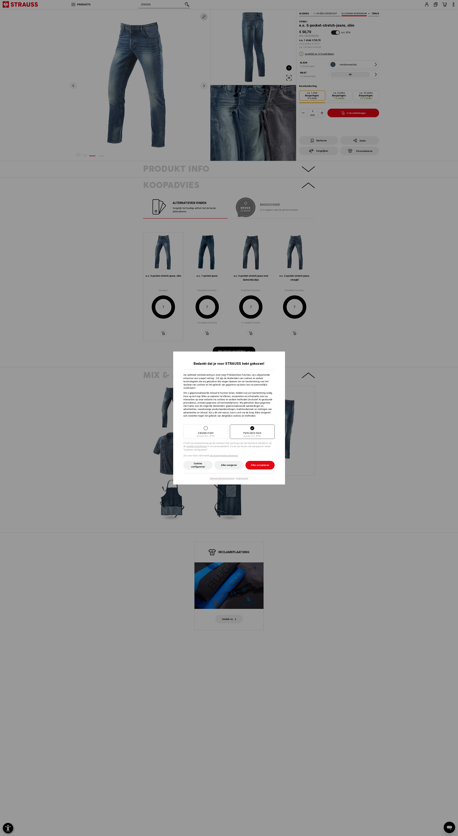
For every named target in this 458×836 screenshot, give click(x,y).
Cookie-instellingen (197, 446)
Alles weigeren (229, 465)
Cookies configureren (198, 465)
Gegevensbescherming (222, 478)
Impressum (242, 478)
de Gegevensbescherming (224, 455)
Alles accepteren (260, 465)
